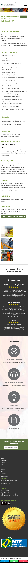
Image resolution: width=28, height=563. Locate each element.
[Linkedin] (16, 3)
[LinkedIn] (9, 503)
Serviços (3, 462)
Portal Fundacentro (6, 482)
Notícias (3, 471)
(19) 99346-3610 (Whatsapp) (8, 494)
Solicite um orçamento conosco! (13, 217)
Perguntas (3, 467)
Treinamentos (4, 460)
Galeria (3, 469)
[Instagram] (14, 3)
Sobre (2, 458)
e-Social (3, 465)
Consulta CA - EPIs (6, 484)
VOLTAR (23, 17)
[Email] (23, 561)
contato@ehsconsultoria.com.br (9, 496)
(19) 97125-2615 (5, 492)
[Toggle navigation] (25, 5)
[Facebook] (12, 3)
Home (2, 456)
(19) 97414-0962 (5, 490)
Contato (3, 473)
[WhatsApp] (14, 561)
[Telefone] (4, 561)
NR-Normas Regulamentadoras (9, 480)
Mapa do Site (4, 476)
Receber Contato (11, 448)
